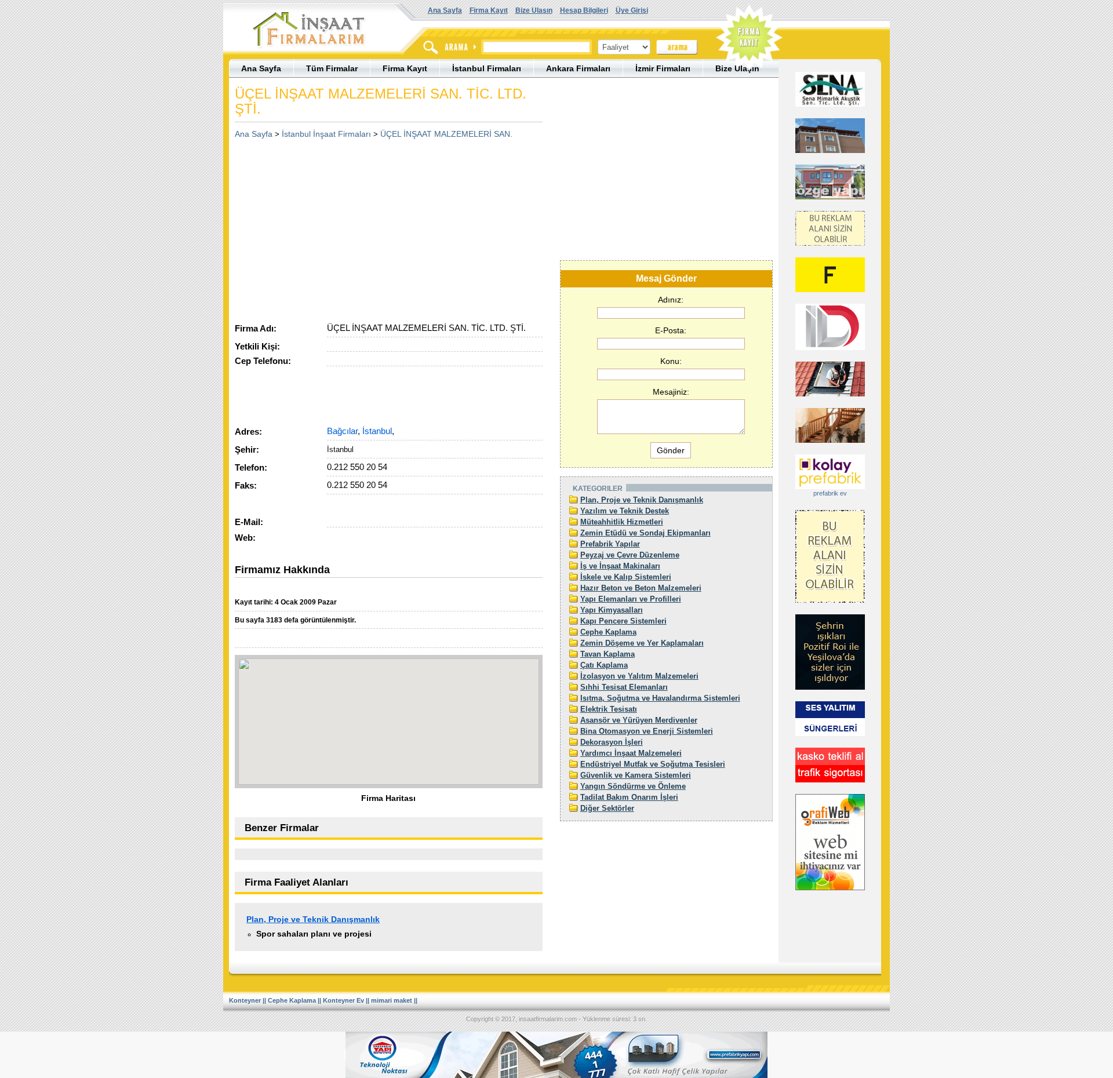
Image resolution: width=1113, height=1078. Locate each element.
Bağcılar (342, 431)
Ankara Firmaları (578, 68)
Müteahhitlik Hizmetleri (621, 522)
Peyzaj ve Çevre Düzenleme (629, 555)
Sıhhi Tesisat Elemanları (624, 687)
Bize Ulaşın (533, 10)
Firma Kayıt (489, 10)
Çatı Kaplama (604, 665)
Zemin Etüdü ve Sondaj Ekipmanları (645, 533)
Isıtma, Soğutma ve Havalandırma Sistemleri (660, 698)
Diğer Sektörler (607, 808)
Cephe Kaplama (608, 632)
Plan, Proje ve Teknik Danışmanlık (313, 919)
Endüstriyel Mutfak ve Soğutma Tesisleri (652, 764)
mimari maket (391, 1000)
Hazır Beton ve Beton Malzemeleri (640, 588)
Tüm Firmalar (332, 68)
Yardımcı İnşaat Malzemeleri (631, 753)
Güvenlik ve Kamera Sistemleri (635, 775)
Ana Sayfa (445, 10)
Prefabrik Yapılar (610, 544)
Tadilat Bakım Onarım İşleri (629, 797)
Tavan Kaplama (607, 654)
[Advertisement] (332, 226)
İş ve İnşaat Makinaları (620, 566)
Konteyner (245, 1000)
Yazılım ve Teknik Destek (624, 511)
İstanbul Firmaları (486, 68)
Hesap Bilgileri (584, 10)
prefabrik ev (830, 493)
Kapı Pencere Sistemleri (623, 621)
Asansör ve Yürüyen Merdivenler (638, 720)
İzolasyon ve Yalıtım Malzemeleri (639, 676)
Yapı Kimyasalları (611, 610)
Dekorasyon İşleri (611, 742)
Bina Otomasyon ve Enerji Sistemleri (646, 731)
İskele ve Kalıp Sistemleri (625, 577)
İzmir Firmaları (662, 68)
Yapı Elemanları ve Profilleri (630, 599)
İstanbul (377, 431)
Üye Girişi (632, 10)
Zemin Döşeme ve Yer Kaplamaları (642, 643)
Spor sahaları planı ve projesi (314, 933)
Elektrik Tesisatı (608, 709)
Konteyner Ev (343, 1000)
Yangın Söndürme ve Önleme (633, 786)
